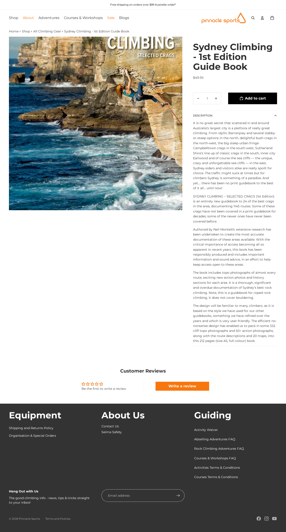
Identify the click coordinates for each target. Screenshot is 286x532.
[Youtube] (274, 518)
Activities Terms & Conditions (217, 468)
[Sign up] (178, 495)
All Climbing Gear (47, 31)
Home (14, 31)
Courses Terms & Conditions (216, 477)
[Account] (262, 18)
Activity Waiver (206, 430)
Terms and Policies (57, 518)
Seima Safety (111, 432)
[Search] (253, 18)
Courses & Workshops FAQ (215, 458)
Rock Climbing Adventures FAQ (219, 449)
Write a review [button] (182, 386)
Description (202, 115)
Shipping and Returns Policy (31, 428)
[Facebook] (258, 518)
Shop (26, 31)
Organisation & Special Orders (32, 436)
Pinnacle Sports (29, 518)
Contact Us (110, 426)
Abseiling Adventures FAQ (214, 439)
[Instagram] (266, 518)
